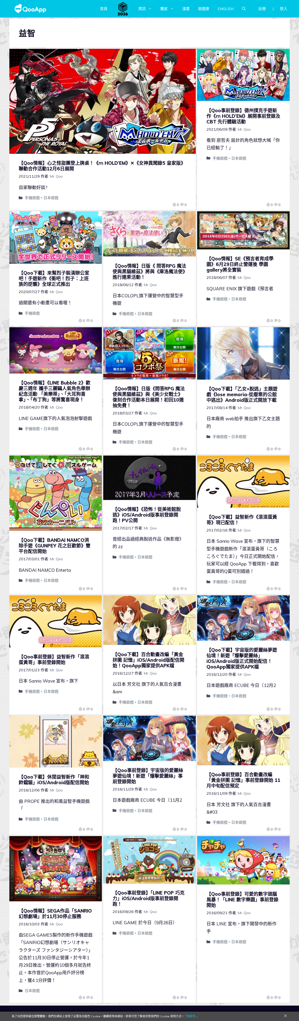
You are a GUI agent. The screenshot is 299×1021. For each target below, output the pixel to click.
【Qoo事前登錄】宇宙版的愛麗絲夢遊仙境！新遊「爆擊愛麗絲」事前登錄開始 (148, 775)
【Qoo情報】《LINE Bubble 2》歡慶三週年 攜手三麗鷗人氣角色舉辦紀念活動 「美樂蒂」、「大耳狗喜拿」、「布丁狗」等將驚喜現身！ (54, 391)
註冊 (262, 8)
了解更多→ (191, 1016)
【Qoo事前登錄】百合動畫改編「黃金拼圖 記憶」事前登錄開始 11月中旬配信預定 (243, 780)
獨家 (164, 8)
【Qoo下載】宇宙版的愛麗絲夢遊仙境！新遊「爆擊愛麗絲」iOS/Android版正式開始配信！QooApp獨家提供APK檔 (241, 658)
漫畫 (186, 8)
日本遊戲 (50, 197)
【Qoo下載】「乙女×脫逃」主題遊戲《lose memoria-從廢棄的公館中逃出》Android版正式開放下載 (242, 394)
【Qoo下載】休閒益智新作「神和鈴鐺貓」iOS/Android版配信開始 (54, 779)
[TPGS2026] (123, 8)
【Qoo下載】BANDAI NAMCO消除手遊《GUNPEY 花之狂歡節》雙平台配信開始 (54, 545)
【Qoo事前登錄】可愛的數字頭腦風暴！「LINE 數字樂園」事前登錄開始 (242, 899)
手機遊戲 (32, 197)
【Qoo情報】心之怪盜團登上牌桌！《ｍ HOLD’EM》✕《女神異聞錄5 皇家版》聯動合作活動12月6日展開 (102, 166)
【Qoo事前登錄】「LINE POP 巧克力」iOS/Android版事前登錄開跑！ (149, 898)
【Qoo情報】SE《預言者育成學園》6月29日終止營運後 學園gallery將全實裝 (240, 264)
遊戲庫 (203, 8)
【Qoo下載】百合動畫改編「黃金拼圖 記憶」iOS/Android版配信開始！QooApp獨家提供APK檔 (148, 660)
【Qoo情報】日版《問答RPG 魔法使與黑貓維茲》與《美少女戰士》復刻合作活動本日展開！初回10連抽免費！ (149, 397)
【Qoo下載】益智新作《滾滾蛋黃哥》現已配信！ (241, 519)
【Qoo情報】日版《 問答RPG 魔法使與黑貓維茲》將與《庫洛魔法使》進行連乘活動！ (149, 271)
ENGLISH (226, 8)
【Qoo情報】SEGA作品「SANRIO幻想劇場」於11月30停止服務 (55, 913)
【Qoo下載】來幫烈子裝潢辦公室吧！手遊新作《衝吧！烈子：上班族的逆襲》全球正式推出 (54, 278)
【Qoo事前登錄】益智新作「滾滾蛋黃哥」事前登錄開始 (54, 659)
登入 (283, 8)
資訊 (142, 8)
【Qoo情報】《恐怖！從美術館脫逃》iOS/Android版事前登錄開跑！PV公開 (147, 514)
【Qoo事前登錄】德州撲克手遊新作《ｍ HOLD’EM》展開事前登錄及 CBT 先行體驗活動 (243, 116)
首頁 (103, 8)
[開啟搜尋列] (244, 8)
